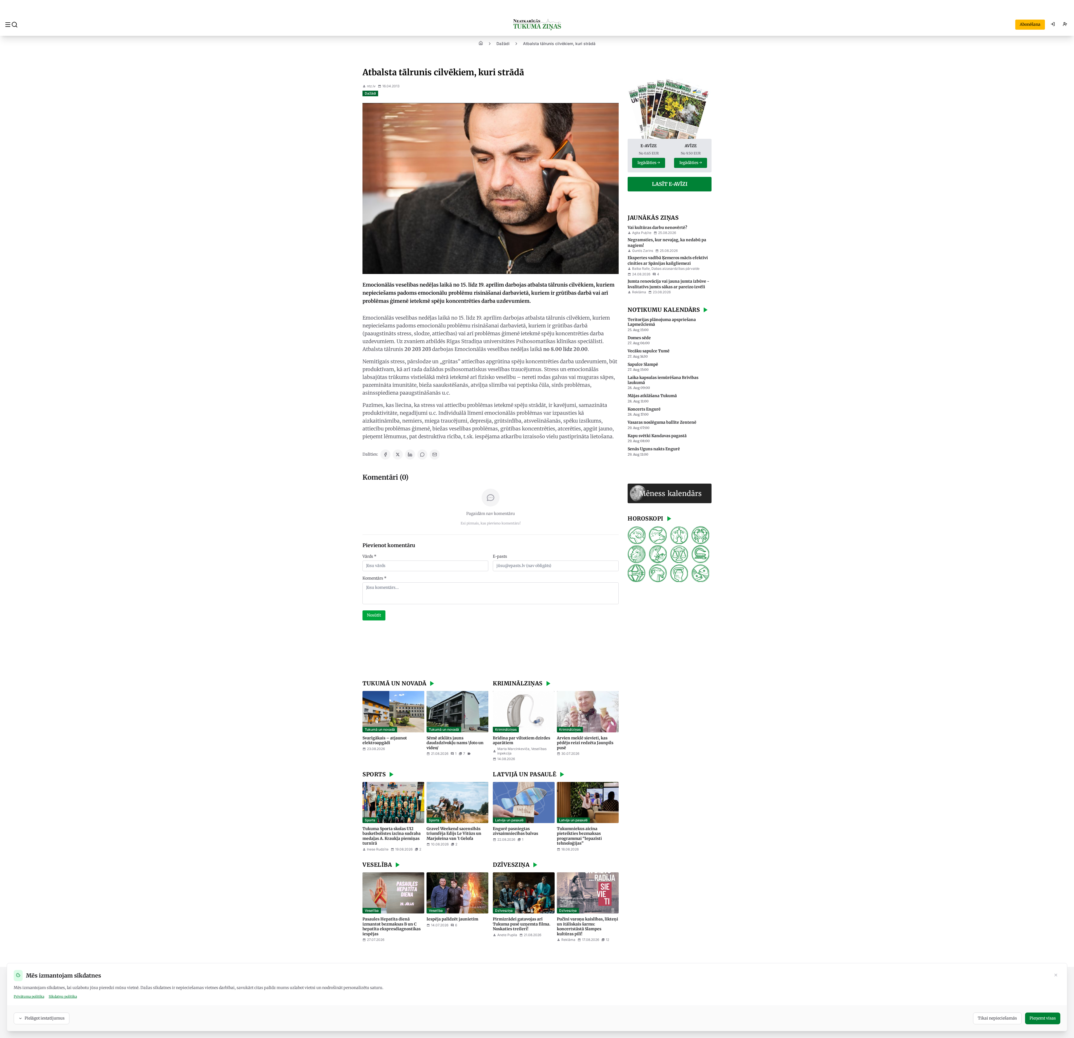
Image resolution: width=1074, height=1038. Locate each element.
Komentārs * (374, 578)
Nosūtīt (374, 615)
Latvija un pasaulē (509, 820)
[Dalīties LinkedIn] (410, 454)
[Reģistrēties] (1065, 24)
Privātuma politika (29, 996)
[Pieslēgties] (1052, 24)
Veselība (372, 910)
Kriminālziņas (506, 729)
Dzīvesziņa (504, 910)
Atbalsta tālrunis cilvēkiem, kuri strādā (559, 43)
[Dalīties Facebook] (385, 454)
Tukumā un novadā (380, 729)
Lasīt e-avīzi (669, 184)
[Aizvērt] (1055, 975)
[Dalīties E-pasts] (435, 454)
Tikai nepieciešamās (997, 1018)
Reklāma (639, 292)
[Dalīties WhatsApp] (422, 454)
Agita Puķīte (641, 233)
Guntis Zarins (642, 251)
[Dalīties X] (398, 454)
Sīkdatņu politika (63, 996)
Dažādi (503, 43)
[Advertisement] (490, 651)
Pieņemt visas (1043, 1018)
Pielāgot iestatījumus (45, 1018)
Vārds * (369, 556)
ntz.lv (371, 86)
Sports (370, 820)
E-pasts (500, 556)
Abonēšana (1030, 24)
